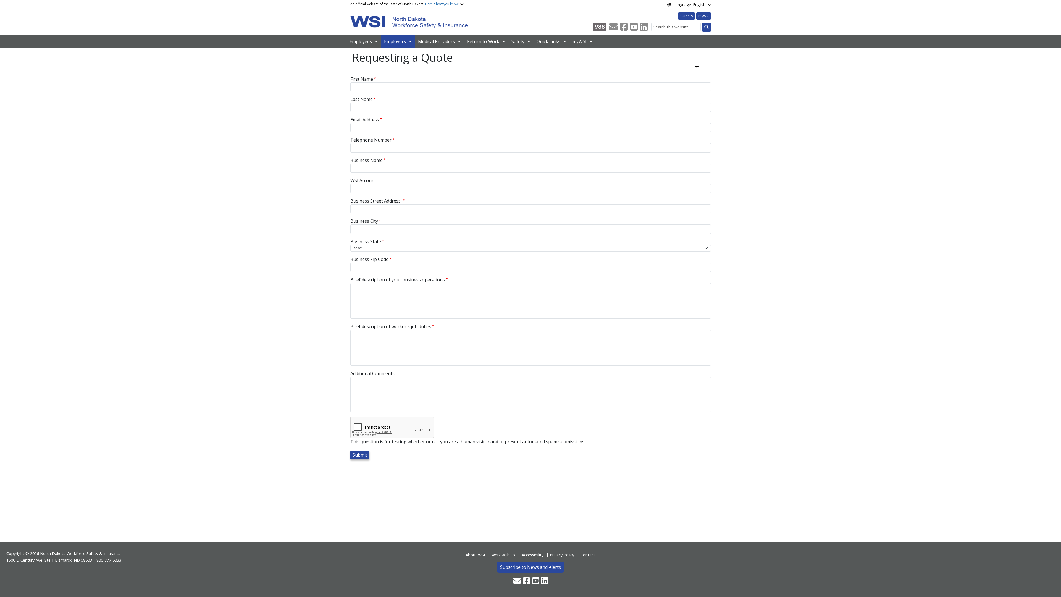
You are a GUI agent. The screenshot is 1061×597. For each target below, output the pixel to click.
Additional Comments (372, 373)
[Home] (409, 22)
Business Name (366, 160)
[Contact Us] (613, 27)
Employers (395, 41)
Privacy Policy (562, 554)
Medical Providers (436, 41)
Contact (588, 554)
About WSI (475, 554)
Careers (686, 16)
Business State (365, 242)
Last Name (361, 99)
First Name (361, 79)
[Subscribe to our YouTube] (634, 27)
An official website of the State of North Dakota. (404, 4)
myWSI (703, 16)
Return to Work (483, 41)
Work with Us (503, 554)
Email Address (364, 120)
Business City (364, 221)
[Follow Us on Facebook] (624, 27)
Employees (361, 41)
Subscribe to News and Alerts (530, 567)
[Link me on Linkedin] (644, 27)
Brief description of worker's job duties (390, 326)
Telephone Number (371, 140)
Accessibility (532, 554)
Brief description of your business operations (397, 280)
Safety (517, 41)
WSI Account (363, 180)
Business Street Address (376, 201)
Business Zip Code (369, 259)
